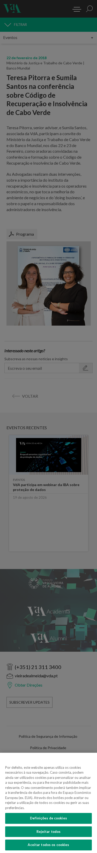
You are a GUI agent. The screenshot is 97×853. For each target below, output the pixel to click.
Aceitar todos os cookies (48, 845)
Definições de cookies (48, 818)
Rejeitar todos (48, 831)
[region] (48, 803)
